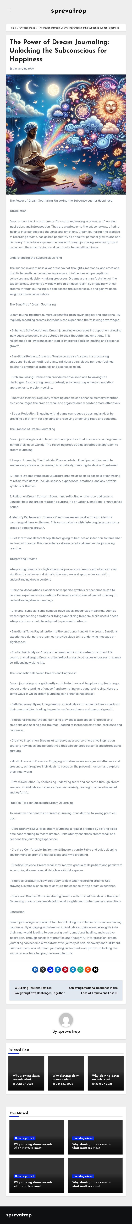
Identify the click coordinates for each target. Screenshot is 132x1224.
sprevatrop (68, 11)
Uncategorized (24, 1138)
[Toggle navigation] (9, 10)
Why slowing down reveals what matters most (26, 1080)
